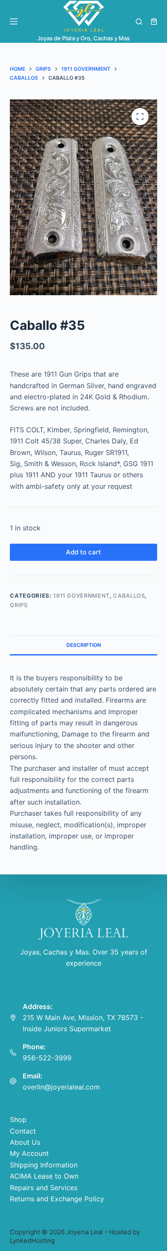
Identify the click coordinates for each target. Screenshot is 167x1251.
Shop (18, 1119)
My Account (29, 1153)
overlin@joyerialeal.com (61, 1087)
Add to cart (83, 552)
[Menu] (14, 21)
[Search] (139, 21)
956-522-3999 (47, 1057)
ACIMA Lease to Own (44, 1176)
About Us (25, 1142)
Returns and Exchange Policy (57, 1198)
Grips (18, 605)
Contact (23, 1131)
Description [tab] (83, 645)
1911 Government (81, 595)
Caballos (129, 595)
